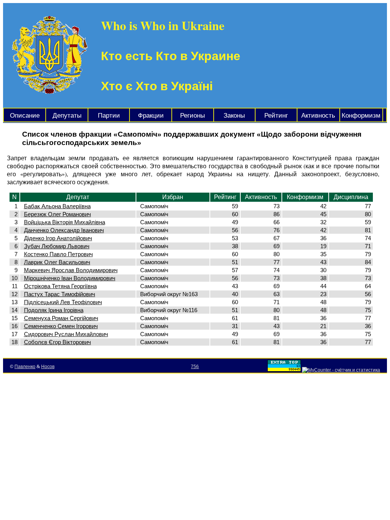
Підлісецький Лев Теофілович (63, 302)
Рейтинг (276, 115)
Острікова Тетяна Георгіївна (60, 286)
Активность (318, 115)
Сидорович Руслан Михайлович (66, 334)
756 (195, 366)
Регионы (192, 115)
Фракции (151, 115)
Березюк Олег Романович (57, 214)
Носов (47, 366)
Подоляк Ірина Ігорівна (53, 310)
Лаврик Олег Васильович (57, 262)
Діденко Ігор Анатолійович (58, 238)
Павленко (24, 366)
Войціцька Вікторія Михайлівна (64, 222)
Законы (234, 115)
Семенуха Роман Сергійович (61, 318)
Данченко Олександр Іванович (64, 230)
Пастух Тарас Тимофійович (59, 294)
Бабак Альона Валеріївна (57, 206)
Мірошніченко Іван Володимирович (69, 278)
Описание (25, 115)
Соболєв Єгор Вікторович (57, 342)
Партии (109, 115)
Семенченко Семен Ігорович (61, 326)
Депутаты (67, 115)
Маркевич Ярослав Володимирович (71, 270)
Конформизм (361, 115)
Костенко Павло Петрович (58, 254)
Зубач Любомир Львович (57, 246)
